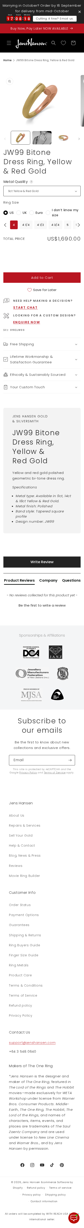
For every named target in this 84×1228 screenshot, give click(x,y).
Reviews (15, 866)
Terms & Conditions (26, 985)
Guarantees (19, 925)
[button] (9, 43)
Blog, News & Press (25, 855)
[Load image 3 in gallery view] (63, 137)
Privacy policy (31, 1194)
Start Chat (25, 307)
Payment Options (24, 915)
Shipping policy (55, 1194)
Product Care (20, 975)
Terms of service (60, 1188)
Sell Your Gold (20, 835)
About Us (16, 815)
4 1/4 (26, 225)
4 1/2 (40, 225)
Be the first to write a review (42, 605)
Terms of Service (55, 772)
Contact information (44, 1201)
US (12, 212)
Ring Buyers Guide (24, 945)
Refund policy (20, 1005)
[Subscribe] (70, 760)
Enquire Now (26, 322)
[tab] (19, 581)
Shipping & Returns (25, 935)
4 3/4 (55, 225)
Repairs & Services (25, 825)
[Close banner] (80, 12)
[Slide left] (5, 139)
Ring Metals (19, 965)
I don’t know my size (65, 212)
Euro (39, 212)
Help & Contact (22, 845)
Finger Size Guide (23, 955)
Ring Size (11, 202)
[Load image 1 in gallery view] (20, 137)
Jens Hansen (31, 1182)
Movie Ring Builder (24, 876)
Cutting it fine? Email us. (55, 18)
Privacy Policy (28, 772)
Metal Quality (18, 181)
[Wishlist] (63, 43)
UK (25, 212)
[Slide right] (79, 139)
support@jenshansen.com (32, 1042)
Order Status (20, 905)
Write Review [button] (42, 561)
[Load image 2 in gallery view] (41, 137)
